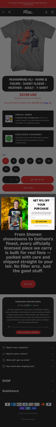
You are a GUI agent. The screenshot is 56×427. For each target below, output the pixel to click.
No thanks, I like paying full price (41, 226)
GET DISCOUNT (41, 221)
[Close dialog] (53, 199)
